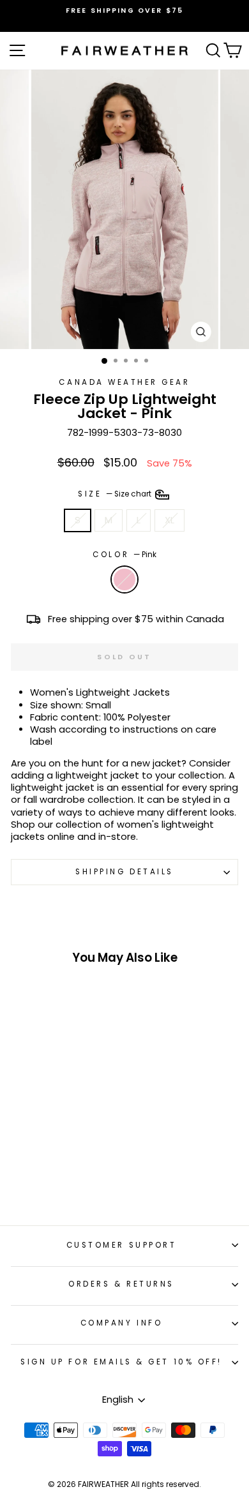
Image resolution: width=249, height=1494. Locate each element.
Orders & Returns (121, 1284)
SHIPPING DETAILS (124, 872)
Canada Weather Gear (124, 382)
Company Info (121, 1323)
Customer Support (121, 1245)
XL (169, 520)
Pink (124, 579)
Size (115, 494)
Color (124, 555)
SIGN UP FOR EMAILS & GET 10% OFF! (121, 1362)
